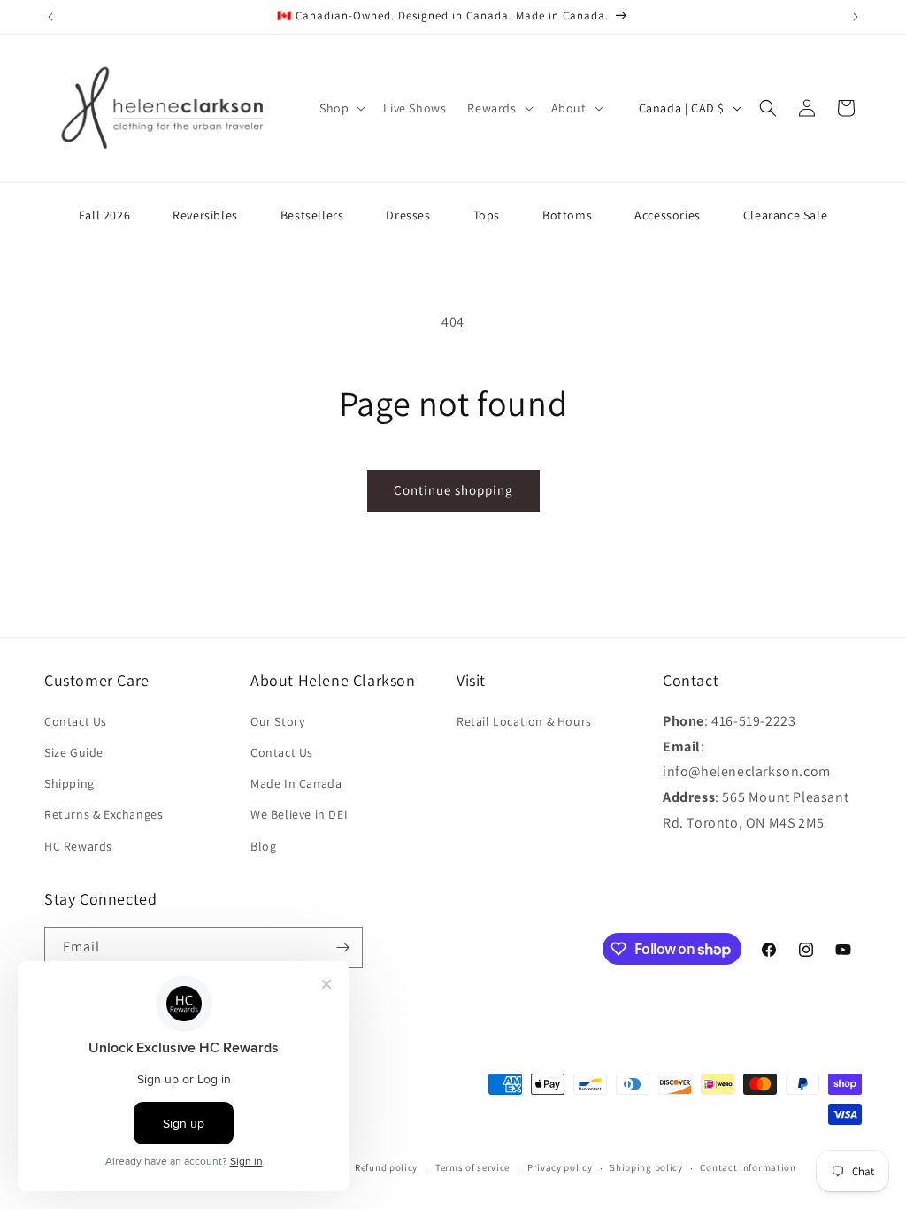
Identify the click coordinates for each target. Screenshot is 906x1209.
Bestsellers (312, 215)
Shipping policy (646, 1167)
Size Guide (74, 752)
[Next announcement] (855, 17)
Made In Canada (296, 783)
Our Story (277, 721)
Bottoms (567, 215)
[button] (340, 108)
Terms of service (472, 1167)
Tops (486, 215)
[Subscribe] (342, 947)
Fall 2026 (104, 215)
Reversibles (205, 215)
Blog (263, 846)
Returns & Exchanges (103, 814)
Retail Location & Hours (524, 721)
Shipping (69, 783)
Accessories (667, 215)
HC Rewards (78, 846)
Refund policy (386, 1167)
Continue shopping (453, 489)
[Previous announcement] (50, 17)
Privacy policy (560, 1167)
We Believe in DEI (299, 814)
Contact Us (75, 721)
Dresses (408, 215)
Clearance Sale (785, 215)
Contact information (747, 1167)
